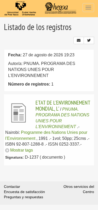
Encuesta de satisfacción (24, 192)
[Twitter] (89, 40)
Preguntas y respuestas (23, 197)
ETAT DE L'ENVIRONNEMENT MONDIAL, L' (63, 105)
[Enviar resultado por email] (78, 40)
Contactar (12, 186)
